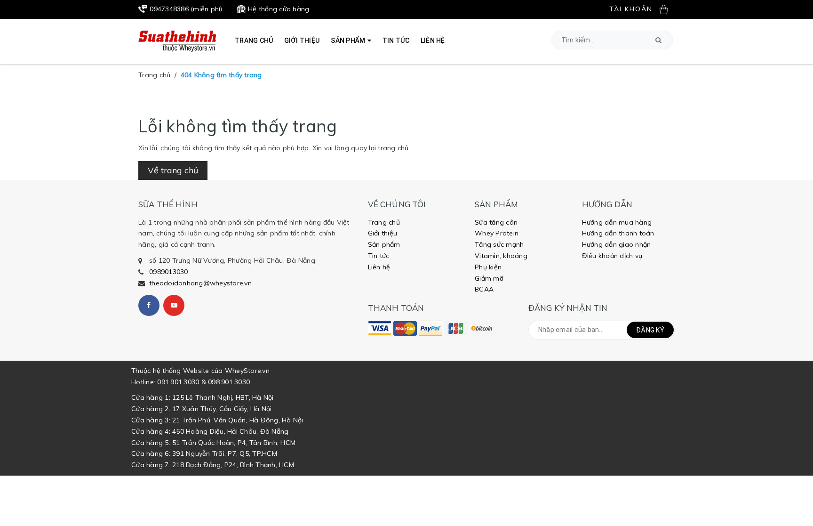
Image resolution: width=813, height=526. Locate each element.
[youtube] (173, 305)
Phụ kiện (488, 267)
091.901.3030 (178, 382)
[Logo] (177, 40)
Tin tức (379, 255)
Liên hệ (379, 267)
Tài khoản (631, 9)
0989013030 (168, 271)
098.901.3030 (229, 382)
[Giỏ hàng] (667, 9)
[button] (658, 40)
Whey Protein (496, 233)
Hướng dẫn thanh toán (618, 233)
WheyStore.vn (247, 370)
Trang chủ (384, 222)
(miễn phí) (186, 9)
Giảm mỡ (489, 278)
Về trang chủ (173, 170)
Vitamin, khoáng (501, 255)
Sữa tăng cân (496, 222)
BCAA (484, 289)
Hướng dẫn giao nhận (616, 244)
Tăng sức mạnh (499, 244)
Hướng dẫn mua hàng (617, 222)
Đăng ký (650, 330)
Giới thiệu (383, 233)
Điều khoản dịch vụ (612, 255)
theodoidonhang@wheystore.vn (200, 283)
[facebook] (148, 305)
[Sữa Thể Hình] (379, 328)
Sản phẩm (384, 244)
